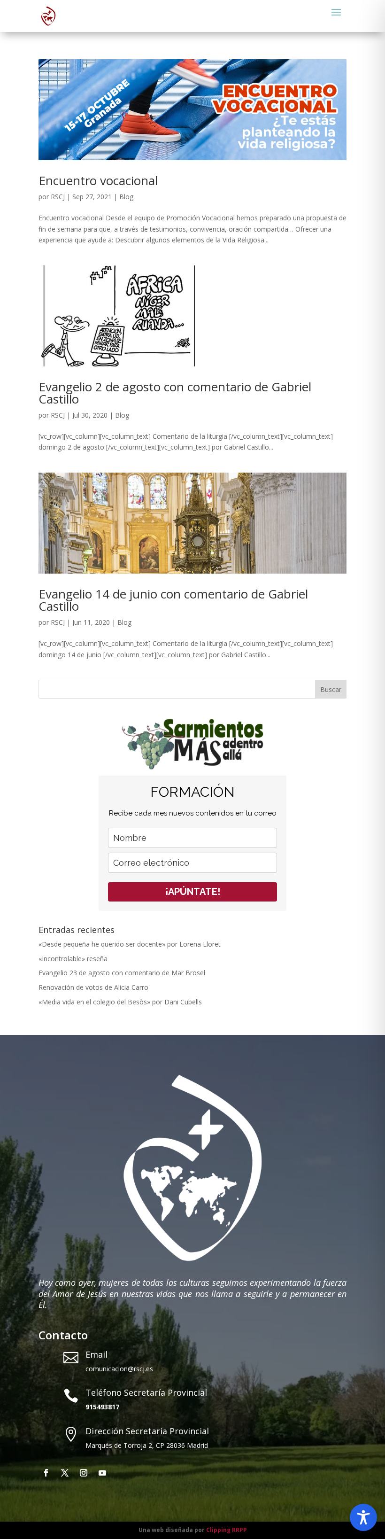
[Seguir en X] (64, 1472)
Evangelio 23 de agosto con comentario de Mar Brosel (121, 972)
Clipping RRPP (226, 1530)
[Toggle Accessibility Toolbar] (363, 1517)
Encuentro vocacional (98, 180)
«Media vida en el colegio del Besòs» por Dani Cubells (120, 1001)
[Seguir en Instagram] (83, 1472)
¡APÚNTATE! (192, 891)
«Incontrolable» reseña (73, 958)
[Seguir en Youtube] (102, 1472)
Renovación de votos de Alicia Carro (93, 987)
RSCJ (58, 196)
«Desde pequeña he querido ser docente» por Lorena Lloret (129, 944)
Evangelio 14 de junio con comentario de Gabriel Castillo (173, 599)
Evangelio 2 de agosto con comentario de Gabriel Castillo (174, 392)
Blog (126, 196)
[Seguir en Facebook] (46, 1472)
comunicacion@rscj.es (119, 1368)
